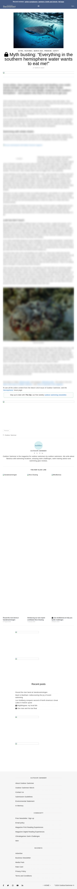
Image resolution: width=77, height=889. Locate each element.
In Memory (19, 806)
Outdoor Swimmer (11, 435)
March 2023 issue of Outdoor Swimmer (17, 384)
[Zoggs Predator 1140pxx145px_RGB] (38, 76)
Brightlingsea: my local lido (27, 705)
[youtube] (18, 885)
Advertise (18, 853)
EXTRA (20, 51)
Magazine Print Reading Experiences (29, 827)
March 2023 (38, 51)
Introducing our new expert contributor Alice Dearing (36, 619)
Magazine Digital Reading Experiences (29, 832)
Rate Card (19, 867)
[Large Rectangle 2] (27, 725)
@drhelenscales (48, 382)
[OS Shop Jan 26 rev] (27, 667)
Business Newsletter (23, 858)
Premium (48, 51)
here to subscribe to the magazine (50, 384)
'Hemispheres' (8, 390)
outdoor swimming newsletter (55, 395)
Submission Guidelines (24, 797)
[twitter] (8, 885)
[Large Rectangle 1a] (27, 752)
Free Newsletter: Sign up (24, 818)
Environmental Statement (24, 801)
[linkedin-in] (22, 885)
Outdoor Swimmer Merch (24, 788)
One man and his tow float (27, 708)
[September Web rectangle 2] (27, 640)
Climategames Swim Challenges (27, 836)
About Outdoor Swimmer (24, 783)
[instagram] (13, 885)
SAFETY (56, 51)
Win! (17, 841)
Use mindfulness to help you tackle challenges (62, 619)
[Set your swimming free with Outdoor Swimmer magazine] (38, 148)
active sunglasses (31, 2)
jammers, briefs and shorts (47, 2)
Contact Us (19, 792)
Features (28, 51)
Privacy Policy (20, 871)
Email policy (19, 823)
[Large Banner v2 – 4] (38, 412)
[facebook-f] (3, 885)
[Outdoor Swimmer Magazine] (9, 6)
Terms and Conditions (23, 876)
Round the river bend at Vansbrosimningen (10, 619)
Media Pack (19, 862)
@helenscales (24, 382)
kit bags (61, 2)
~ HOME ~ (47, 885)
